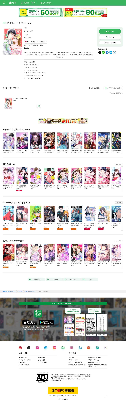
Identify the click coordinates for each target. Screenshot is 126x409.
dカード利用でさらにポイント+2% (33, 45)
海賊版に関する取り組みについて (77, 364)
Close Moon (34, 70)
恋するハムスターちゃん (20, 98)
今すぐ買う (111, 31)
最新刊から (119, 93)
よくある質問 (41, 360)
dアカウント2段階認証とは (75, 362)
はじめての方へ (22, 357)
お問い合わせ (22, 362)
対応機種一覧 (41, 357)
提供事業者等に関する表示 (94, 357)
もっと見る (118, 164)
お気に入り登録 (95, 88)
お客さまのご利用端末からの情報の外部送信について (97, 365)
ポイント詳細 (41, 41)
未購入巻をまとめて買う (114, 88)
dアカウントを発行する (56, 396)
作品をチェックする (111, 42)
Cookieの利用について (93, 362)
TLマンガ (34, 67)
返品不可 (26, 48)
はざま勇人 (27, 31)
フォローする (32, 31)
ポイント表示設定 (42, 362)
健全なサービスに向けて (94, 360)
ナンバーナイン (34, 64)
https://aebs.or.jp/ (56, 380)
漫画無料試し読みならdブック (9, 291)
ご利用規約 (71, 357)
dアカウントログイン (24, 364)
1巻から (112, 93)
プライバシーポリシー (74, 360)
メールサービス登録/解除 (25, 360)
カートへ (111, 37)
